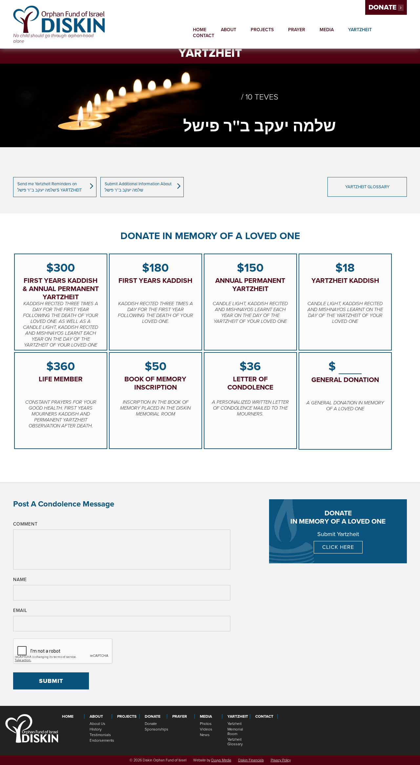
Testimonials (100, 734)
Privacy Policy (281, 760)
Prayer (296, 30)
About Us (97, 723)
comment (25, 524)
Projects (262, 30)
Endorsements (101, 740)
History (96, 729)
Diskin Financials (251, 760)
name (20, 579)
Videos (206, 729)
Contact (203, 35)
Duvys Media (221, 760)
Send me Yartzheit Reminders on (49, 187)
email (20, 610)
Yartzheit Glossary (235, 741)
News (205, 734)
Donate (383, 7)
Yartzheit (234, 723)
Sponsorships (156, 729)
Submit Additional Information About (138, 187)
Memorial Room (235, 731)
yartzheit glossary (367, 187)
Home (199, 30)
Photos (206, 723)
